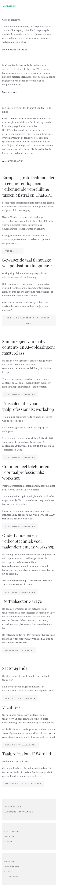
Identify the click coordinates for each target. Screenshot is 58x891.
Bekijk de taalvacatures (20, 745)
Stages (8, 842)
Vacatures (10, 837)
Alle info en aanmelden (20, 394)
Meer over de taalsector (14, 49)
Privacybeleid (13, 807)
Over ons (10, 861)
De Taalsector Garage (19, 650)
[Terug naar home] (9, 6)
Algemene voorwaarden (19, 812)
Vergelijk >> (12, 251)
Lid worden (11, 876)
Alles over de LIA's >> (13, 160)
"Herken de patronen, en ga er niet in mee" (29, 321)
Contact (9, 871)
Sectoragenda (13, 832)
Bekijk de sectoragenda (20, 698)
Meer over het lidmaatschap (23, 784)
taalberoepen (19, 76)
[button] (54, 6)
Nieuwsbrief (12, 866)
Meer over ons (9, 92)
